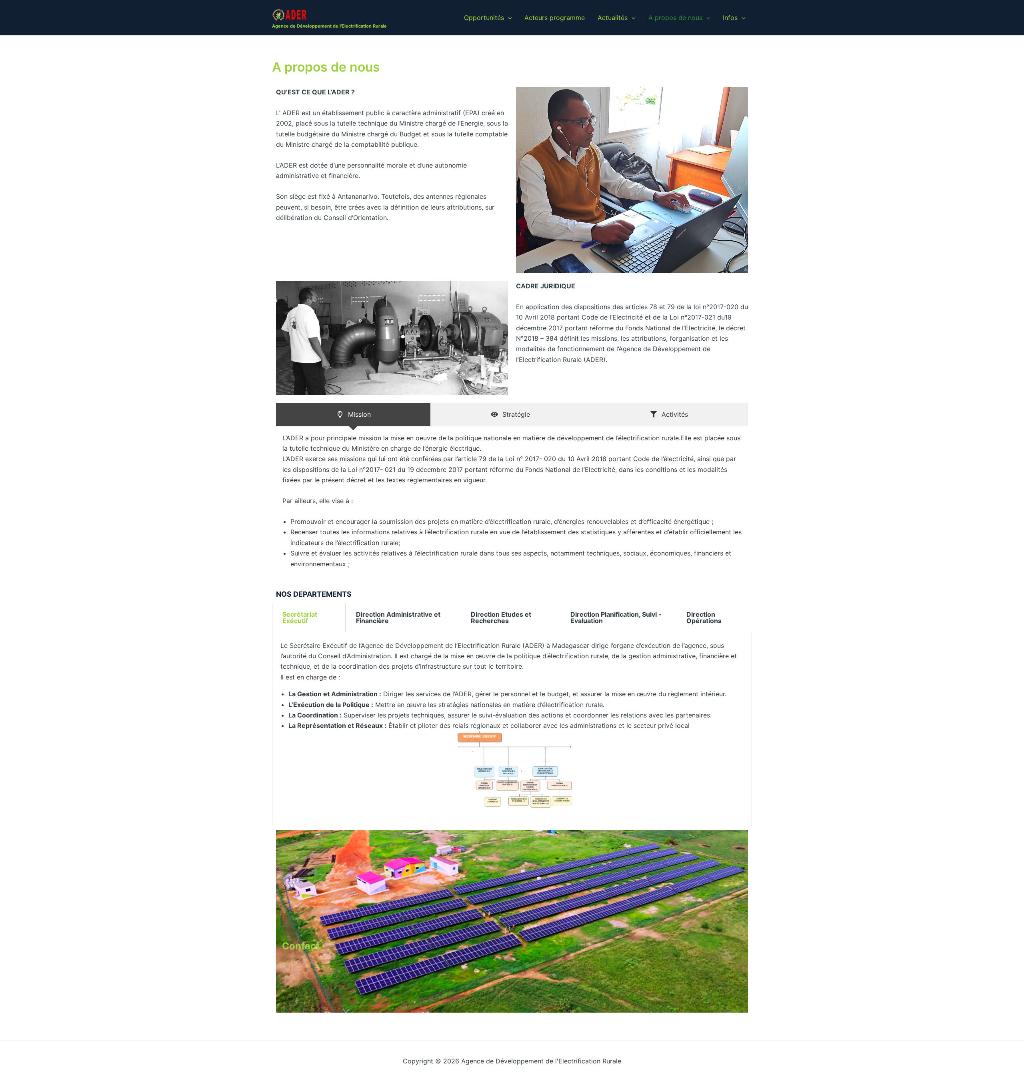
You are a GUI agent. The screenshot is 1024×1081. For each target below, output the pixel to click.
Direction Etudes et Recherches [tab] (501, 617)
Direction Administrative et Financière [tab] (398, 617)
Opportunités (484, 18)
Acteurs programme (554, 18)
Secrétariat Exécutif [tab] (299, 617)
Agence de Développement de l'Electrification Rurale (329, 26)
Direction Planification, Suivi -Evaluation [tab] (616, 617)
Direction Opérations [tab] (704, 617)
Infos (730, 18)
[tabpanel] (512, 729)
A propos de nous (675, 18)
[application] (508, 18)
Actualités (613, 18)
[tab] (353, 414)
